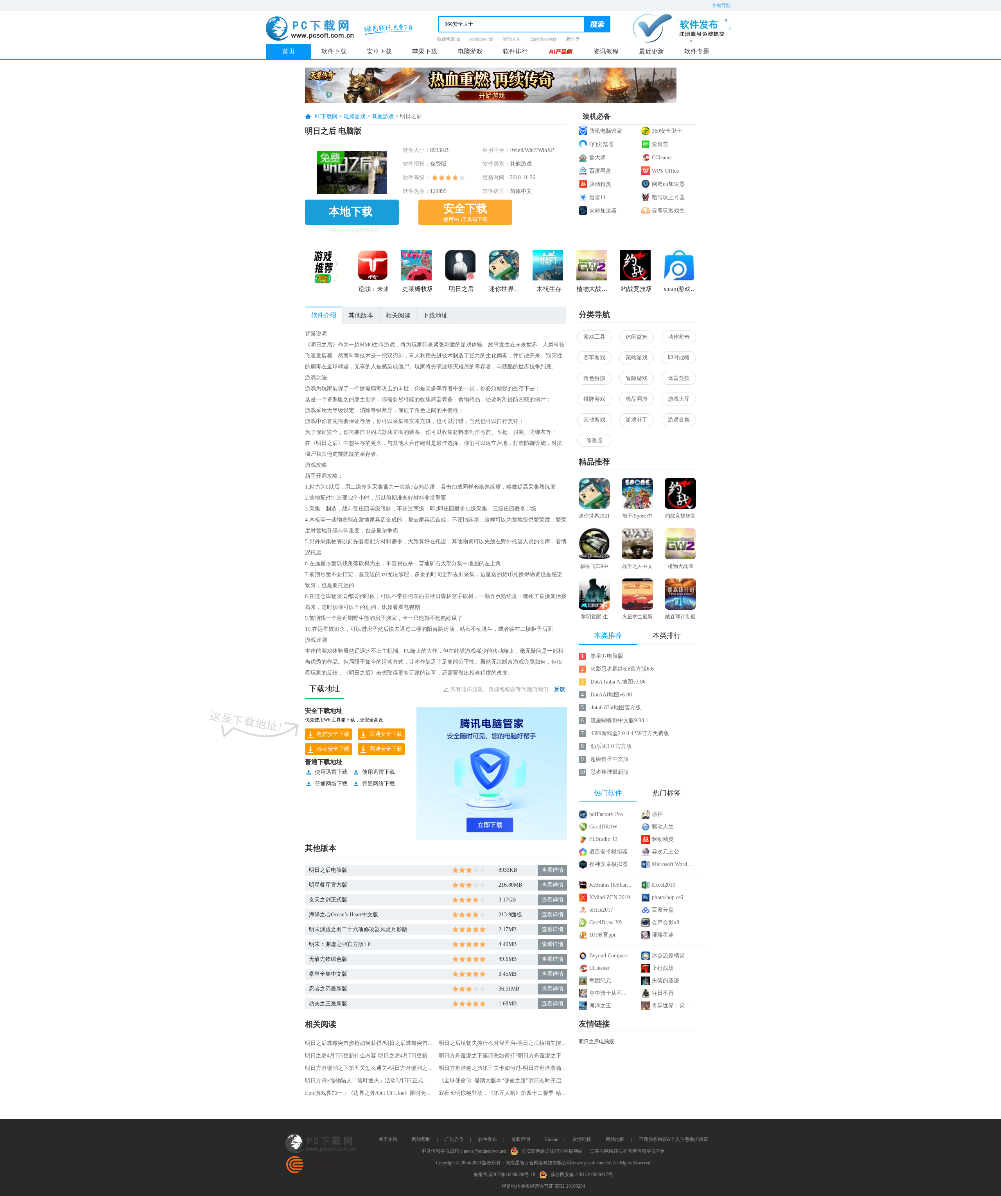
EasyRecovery (543, 39)
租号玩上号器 (668, 197)
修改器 (594, 440)
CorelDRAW (603, 827)
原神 (657, 814)
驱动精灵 (600, 184)
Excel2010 (663, 885)
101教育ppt (602, 935)
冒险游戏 (637, 378)
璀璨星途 (663, 935)
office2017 (601, 910)
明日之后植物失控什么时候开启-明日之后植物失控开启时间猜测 (516, 1043)
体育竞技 (679, 378)
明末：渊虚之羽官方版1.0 (340, 944)
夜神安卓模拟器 (608, 864)
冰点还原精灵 (668, 956)
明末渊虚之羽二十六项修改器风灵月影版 (358, 929)
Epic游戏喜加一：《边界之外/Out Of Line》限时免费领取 (374, 1093)
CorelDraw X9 (605, 922)
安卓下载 (379, 51)
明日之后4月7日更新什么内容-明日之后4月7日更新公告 (371, 1056)
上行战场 (663, 968)
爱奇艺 (660, 144)
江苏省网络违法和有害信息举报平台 (627, 1151)
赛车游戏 (594, 358)
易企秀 (573, 39)
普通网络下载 (331, 784)
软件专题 (696, 51)
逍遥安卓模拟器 (608, 852)
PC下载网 (325, 117)
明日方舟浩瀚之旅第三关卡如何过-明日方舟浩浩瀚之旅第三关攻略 (519, 1068)
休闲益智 (637, 337)
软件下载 (333, 51)
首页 (288, 51)
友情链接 (581, 1139)
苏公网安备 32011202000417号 (582, 1174)
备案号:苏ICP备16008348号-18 (504, 1174)
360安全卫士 (667, 131)
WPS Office (665, 171)
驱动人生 (511, 39)
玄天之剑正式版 (328, 900)
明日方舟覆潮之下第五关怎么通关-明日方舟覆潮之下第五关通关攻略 (388, 1068)
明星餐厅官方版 (328, 885)
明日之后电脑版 (328, 870)
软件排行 (515, 51)
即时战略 (679, 358)
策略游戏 (637, 358)
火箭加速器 (603, 211)
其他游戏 (383, 117)
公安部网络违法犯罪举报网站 (552, 1151)
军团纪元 (600, 981)
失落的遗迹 (665, 981)
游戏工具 (594, 337)
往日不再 (663, 993)
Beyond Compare (608, 956)
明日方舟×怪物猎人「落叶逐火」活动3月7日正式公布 (369, 1081)
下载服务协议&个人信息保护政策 (673, 1139)
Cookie (551, 1139)
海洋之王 (600, 1006)
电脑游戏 (470, 51)
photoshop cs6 (667, 897)
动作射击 (679, 337)
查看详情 (552, 870)
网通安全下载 (386, 749)
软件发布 (487, 1139)
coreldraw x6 (481, 39)
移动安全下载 (333, 749)
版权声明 (520, 1139)
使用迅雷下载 (331, 772)
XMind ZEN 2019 (609, 897)
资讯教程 (606, 51)
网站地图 (615, 1139)
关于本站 (388, 1139)
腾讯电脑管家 (605, 131)
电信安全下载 (333, 734)
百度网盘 (600, 171)
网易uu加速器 (668, 184)
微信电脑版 (448, 39)
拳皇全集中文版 (328, 974)
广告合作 (454, 1139)
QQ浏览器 (601, 144)
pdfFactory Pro (606, 814)
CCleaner (662, 158)
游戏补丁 (637, 420)
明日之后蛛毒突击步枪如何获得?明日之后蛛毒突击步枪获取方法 (383, 1043)
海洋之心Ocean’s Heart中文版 (343, 915)
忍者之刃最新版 (328, 989)
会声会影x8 (665, 922)
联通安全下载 (386, 734)
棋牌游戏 (594, 399)
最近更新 (651, 51)
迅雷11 (597, 197)
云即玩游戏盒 (668, 211)
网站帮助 (421, 1139)
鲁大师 (597, 158)
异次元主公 (665, 852)
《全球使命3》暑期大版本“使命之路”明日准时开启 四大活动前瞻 (517, 1081)
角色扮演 (594, 378)
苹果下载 (424, 51)
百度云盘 (663, 910)
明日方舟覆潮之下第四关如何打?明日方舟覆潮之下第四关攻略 (514, 1056)
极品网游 (637, 399)
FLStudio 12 (603, 839)
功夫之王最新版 (328, 1004)
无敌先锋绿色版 (328, 959)
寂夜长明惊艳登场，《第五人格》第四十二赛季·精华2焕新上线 (515, 1093)
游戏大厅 (679, 399)
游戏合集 (679, 420)
